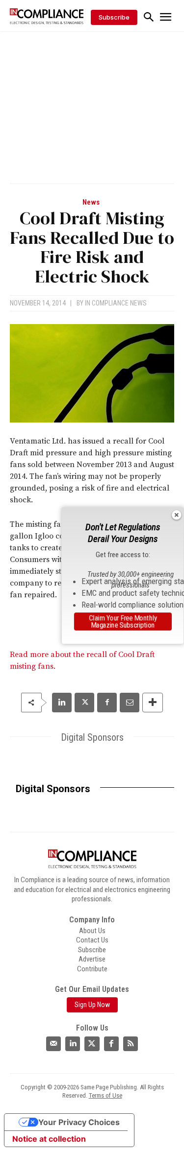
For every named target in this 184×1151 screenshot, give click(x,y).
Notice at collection (49, 1139)
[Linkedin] (62, 702)
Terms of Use (105, 1095)
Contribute (92, 968)
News (91, 202)
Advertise (92, 959)
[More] (152, 702)
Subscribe (92, 949)
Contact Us (92, 940)
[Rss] (130, 1043)
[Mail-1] (53, 1043)
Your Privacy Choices (79, 1122)
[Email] (129, 702)
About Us (92, 930)
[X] (84, 702)
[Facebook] (107, 702)
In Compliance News (116, 303)
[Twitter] (91, 1043)
